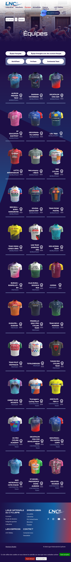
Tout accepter (64, 554)
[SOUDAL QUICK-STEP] (35, 200)
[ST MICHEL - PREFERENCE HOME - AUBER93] (35, 474)
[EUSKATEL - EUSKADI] (15, 315)
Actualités (30, 514)
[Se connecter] (63, 13)
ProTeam (33, 61)
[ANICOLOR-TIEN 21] (56, 392)
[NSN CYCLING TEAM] (56, 162)
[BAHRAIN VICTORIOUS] (35, 86)
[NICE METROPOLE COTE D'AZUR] (15, 474)
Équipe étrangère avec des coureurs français (46, 53)
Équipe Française (15, 53)
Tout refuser (30, 559)
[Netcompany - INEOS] (35, 162)
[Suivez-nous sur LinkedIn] (64, 519)
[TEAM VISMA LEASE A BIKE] (15, 238)
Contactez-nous (28, 533)
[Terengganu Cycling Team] (35, 392)
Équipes (29, 524)
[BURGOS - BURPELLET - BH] (15, 276)
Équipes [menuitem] (28, 7)
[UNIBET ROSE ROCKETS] (15, 392)
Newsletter (26, 535)
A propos (8, 516)
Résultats (30, 522)
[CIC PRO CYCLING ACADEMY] (15, 432)
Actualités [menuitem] (37, 7)
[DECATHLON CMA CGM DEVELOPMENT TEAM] (35, 432)
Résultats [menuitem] (19, 7)
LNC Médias (9, 533)
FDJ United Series (32, 519)
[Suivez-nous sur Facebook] (48, 519)
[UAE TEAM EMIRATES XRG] (35, 238)
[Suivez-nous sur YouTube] (59, 519)
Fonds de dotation (11, 519)
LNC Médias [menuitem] (58, 7)
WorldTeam (16, 61)
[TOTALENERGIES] (35, 354)
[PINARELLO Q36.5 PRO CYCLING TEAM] (35, 315)
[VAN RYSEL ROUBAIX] (56, 474)
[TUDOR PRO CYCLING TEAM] (56, 354)
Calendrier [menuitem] (10, 7)
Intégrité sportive (11, 521)
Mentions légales (11, 546)
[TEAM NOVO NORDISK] (56, 315)
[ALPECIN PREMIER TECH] (15, 86)
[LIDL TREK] (56, 124)
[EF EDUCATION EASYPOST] (15, 124)
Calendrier (9, 524)
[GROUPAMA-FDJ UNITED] (35, 124)
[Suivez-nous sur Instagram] (53, 519)
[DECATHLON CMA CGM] (56, 86)
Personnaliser (41, 559)
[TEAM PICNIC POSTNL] (56, 200)
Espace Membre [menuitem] (46, 8)
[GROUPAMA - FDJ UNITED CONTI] (56, 432)
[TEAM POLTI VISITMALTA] (15, 354)
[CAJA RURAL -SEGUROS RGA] (35, 276)
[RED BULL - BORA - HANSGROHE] (15, 200)
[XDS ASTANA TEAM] (56, 238)
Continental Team (53, 61)
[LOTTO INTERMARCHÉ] (15, 162)
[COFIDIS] (56, 276)
